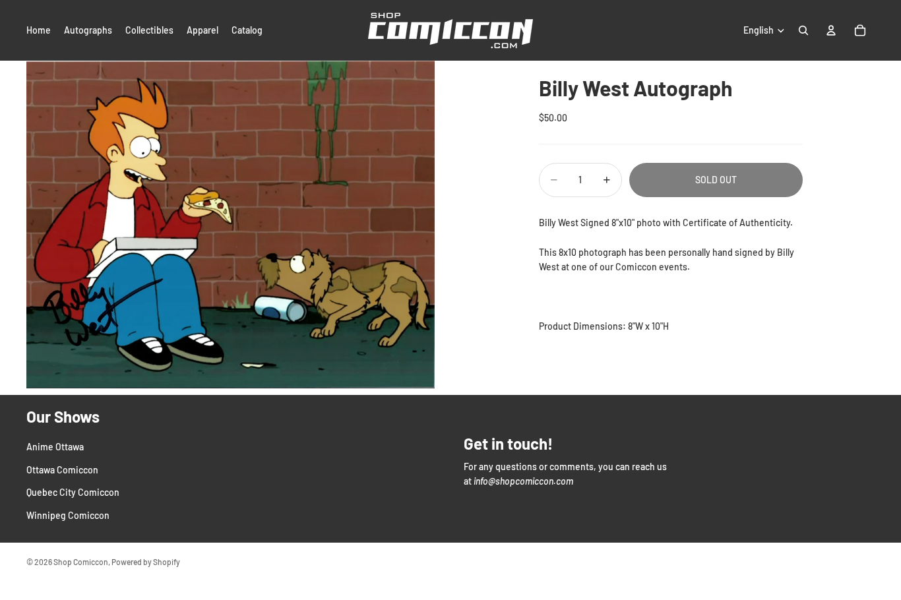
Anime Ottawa (55, 446)
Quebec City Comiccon (72, 492)
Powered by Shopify (145, 561)
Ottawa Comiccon (62, 469)
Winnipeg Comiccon (67, 514)
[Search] (803, 30)
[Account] (831, 30)
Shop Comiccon (80, 561)
